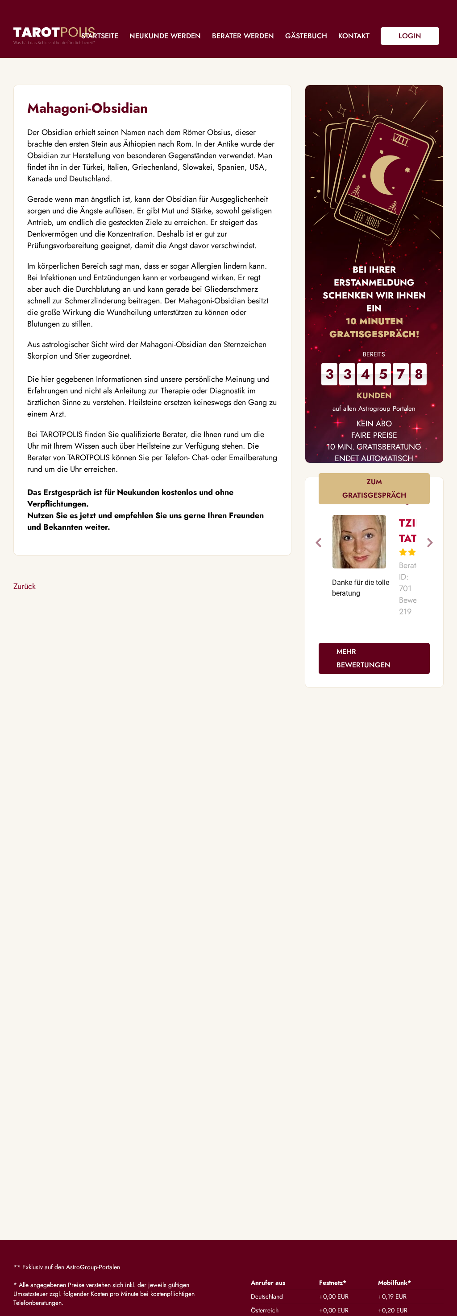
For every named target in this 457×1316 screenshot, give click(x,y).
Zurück (24, 586)
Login (410, 36)
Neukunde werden (165, 36)
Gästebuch (306, 36)
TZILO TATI (414, 530)
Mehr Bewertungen (364, 658)
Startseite (99, 36)
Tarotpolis (54, 35)
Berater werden (243, 36)
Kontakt (354, 36)
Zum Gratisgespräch (374, 488)
